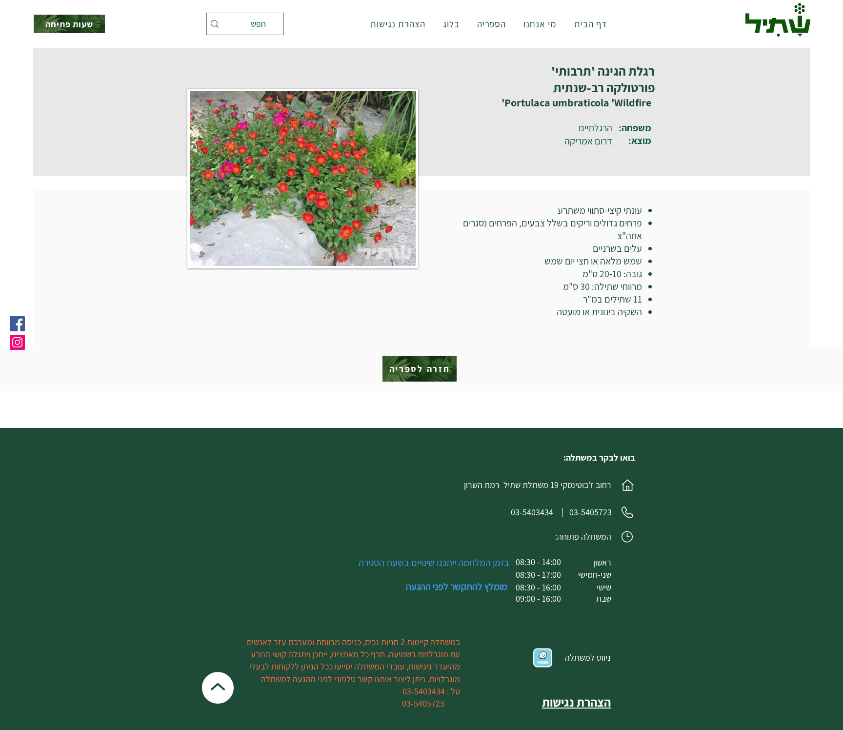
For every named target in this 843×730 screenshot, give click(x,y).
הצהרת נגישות (576, 702)
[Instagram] (17, 342)
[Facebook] (17, 323)
